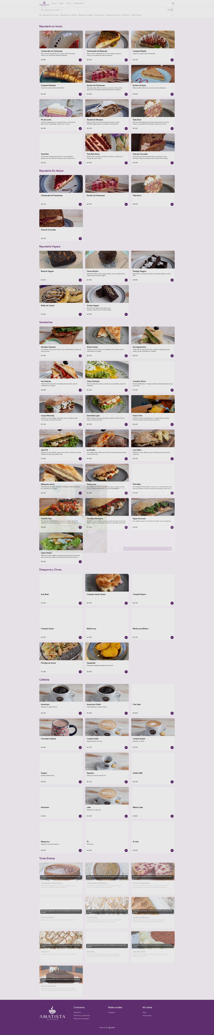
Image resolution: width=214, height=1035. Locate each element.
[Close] (175, 485)
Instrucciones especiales (121, 498)
